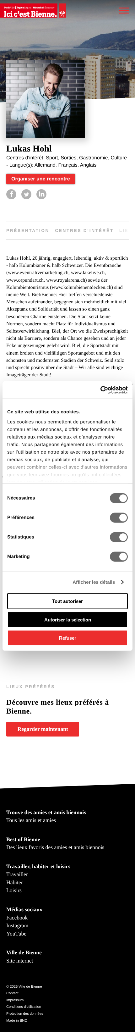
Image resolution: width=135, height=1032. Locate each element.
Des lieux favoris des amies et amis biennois (55, 847)
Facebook (17, 917)
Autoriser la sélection (67, 619)
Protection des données (24, 1014)
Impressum (15, 1000)
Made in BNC (16, 1021)
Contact (12, 993)
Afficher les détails (94, 582)
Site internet (19, 960)
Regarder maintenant (42, 729)
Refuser (67, 638)
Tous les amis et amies (31, 820)
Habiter (14, 882)
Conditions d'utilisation (23, 1007)
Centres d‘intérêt (84, 230)
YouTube (16, 933)
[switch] (119, 518)
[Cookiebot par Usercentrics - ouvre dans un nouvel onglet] (100, 390)
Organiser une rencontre (40, 179)
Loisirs (14, 890)
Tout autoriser (67, 601)
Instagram (17, 925)
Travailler (17, 874)
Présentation (27, 230)
